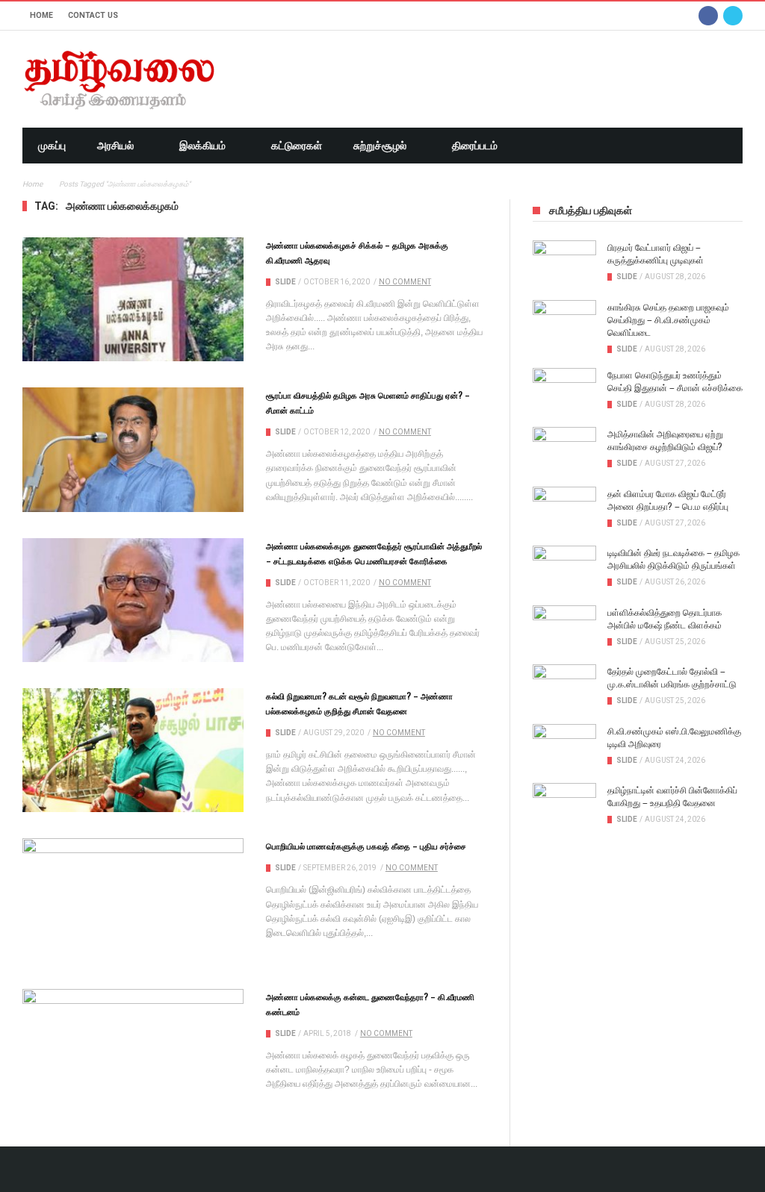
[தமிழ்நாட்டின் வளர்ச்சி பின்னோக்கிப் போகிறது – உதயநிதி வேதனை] (564, 805)
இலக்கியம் (202, 146)
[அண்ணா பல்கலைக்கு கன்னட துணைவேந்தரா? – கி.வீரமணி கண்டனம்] (133, 1051)
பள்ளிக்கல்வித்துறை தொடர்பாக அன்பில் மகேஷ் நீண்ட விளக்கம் (664, 618)
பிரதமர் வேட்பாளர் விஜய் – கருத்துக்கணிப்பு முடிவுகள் (655, 253)
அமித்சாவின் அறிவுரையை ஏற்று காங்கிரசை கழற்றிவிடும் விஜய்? (665, 439)
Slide (285, 282)
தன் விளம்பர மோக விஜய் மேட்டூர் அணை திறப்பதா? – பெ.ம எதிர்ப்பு (667, 499)
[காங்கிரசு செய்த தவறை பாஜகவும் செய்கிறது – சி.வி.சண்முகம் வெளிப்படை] (564, 322)
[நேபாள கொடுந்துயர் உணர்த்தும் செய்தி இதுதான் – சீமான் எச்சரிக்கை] (564, 390)
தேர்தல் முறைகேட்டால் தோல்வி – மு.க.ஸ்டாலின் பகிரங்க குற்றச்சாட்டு (672, 677)
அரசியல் (115, 146)
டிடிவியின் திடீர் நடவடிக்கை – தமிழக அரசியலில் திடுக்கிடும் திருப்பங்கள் (673, 558)
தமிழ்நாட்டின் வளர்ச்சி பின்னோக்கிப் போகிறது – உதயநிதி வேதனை (672, 795)
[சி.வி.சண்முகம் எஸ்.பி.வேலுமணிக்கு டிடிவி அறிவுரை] (564, 746)
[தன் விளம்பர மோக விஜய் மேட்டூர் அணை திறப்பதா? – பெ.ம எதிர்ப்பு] (564, 509)
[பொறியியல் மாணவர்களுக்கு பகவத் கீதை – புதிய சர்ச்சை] (133, 900)
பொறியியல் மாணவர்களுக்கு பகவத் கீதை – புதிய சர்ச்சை (366, 846)
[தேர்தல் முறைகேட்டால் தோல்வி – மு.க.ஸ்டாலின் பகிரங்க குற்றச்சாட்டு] (564, 686)
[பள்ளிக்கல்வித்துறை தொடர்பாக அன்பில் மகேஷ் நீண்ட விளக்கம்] (564, 627)
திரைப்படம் (475, 146)
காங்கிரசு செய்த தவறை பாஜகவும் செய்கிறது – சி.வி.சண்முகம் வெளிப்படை (668, 319)
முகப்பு (52, 146)
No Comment (405, 282)
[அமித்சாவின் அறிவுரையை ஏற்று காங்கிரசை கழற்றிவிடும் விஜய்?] (564, 449)
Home (41, 15)
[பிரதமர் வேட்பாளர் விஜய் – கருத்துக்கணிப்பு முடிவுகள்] (564, 262)
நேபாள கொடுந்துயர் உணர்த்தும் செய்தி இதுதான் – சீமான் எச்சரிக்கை (675, 380)
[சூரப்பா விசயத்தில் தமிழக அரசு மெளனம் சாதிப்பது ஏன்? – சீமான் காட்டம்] (133, 449)
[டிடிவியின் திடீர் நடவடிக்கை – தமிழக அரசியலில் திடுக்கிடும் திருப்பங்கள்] (564, 568)
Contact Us (93, 15)
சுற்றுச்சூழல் (379, 146)
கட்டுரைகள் (296, 146)
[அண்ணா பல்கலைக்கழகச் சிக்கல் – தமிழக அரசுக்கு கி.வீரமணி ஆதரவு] (133, 299)
